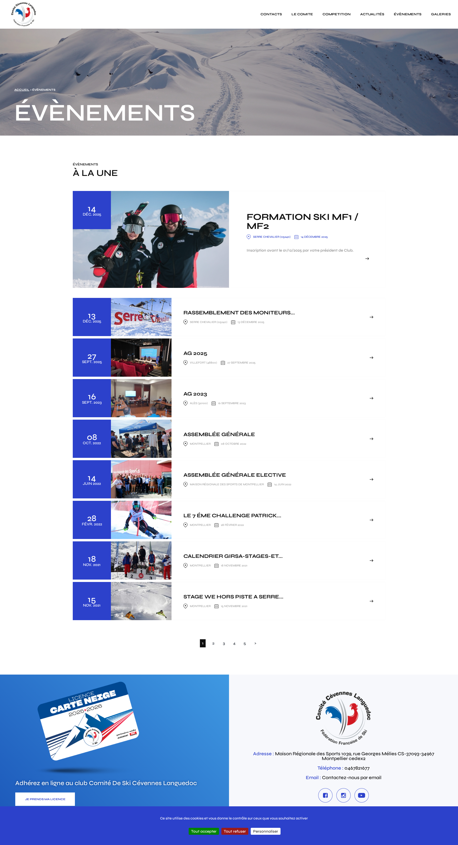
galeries (441, 14)
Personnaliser (265, 831)
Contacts (271, 14)
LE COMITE (302, 14)
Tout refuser (235, 831)
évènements (408, 14)
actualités (372, 14)
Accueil (21, 89)
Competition (337, 14)
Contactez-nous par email (351, 778)
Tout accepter (204, 831)
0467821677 (357, 768)
